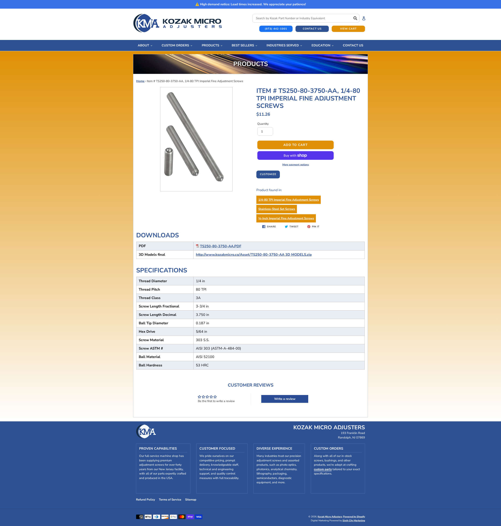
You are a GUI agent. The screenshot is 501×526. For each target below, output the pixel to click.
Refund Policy (145, 500)
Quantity (263, 124)
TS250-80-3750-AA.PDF (220, 246)
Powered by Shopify (354, 516)
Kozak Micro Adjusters (330, 516)
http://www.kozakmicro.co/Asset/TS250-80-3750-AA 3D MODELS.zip (254, 254)
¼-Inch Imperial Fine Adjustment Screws (286, 218)
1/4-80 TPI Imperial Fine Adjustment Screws (288, 200)
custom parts (323, 469)
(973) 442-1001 (276, 29)
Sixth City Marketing (353, 520)
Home (140, 81)
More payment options (295, 164)
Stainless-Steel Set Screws (276, 209)
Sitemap (190, 500)
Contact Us (312, 29)
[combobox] (306, 18)
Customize (268, 174)
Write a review (285, 399)
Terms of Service (170, 500)
